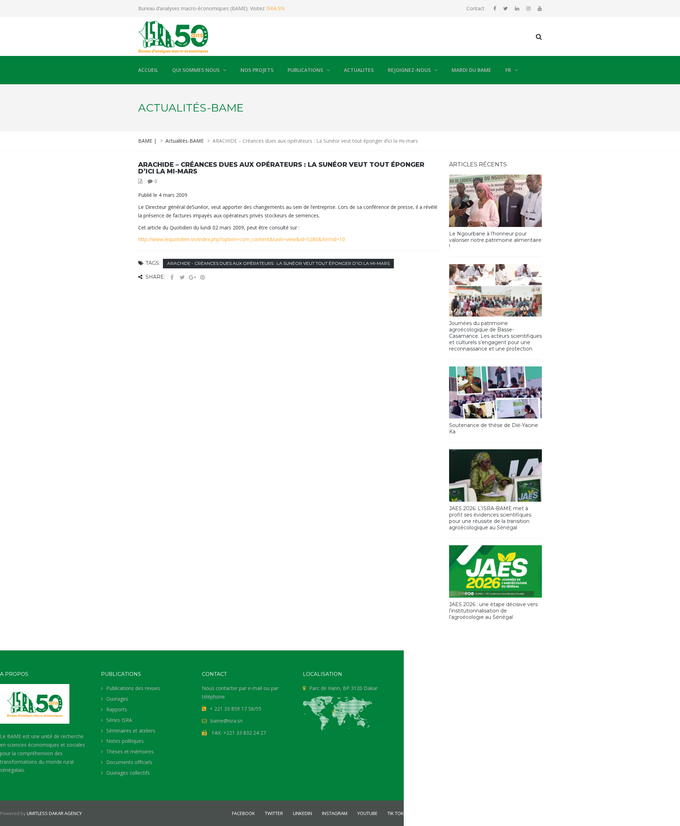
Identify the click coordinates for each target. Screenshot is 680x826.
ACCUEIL (148, 70)
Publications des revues (133, 688)
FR (508, 70)
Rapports (116, 709)
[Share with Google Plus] (192, 277)
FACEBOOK (243, 813)
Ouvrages (117, 698)
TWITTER (274, 813)
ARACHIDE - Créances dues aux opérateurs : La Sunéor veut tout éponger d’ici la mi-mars (278, 263)
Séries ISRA (119, 720)
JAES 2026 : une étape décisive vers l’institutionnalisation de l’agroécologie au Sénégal (493, 610)
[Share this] (171, 277)
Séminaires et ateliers (130, 730)
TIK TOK (395, 813)
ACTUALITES (359, 70)
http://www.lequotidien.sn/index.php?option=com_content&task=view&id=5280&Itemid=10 (241, 239)
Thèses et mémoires (130, 751)
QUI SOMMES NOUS (196, 70)
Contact (475, 8)
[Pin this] (202, 277)
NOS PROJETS (256, 70)
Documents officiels (129, 762)
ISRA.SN (274, 8)
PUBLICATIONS (305, 70)
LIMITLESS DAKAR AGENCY (54, 813)
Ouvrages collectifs (128, 772)
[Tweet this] (182, 277)
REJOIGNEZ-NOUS (409, 70)
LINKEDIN (302, 813)
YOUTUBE (367, 813)
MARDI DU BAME (471, 70)
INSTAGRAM (334, 813)
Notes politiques (125, 740)
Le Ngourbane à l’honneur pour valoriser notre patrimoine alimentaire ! (495, 240)
